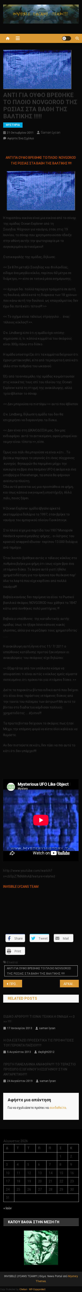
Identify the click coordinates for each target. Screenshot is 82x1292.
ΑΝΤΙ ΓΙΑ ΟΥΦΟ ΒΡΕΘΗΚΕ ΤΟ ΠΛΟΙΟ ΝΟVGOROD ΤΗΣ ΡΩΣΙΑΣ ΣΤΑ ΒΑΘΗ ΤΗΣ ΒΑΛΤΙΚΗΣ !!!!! (39, 971)
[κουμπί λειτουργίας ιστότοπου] (66, 38)
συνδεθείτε (57, 1108)
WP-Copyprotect (37, 1289)
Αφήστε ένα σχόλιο (20, 138)
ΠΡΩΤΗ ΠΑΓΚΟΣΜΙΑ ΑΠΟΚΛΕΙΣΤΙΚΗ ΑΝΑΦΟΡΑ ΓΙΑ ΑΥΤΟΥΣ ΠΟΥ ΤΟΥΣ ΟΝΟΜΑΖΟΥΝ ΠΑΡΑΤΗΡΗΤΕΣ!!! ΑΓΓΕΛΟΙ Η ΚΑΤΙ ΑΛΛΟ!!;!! (16, 984)
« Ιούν (7, 1208)
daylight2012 (46, 1052)
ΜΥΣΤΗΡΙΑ (13, 125)
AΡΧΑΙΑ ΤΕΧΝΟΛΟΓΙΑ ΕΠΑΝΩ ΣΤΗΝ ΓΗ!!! (71, 984)
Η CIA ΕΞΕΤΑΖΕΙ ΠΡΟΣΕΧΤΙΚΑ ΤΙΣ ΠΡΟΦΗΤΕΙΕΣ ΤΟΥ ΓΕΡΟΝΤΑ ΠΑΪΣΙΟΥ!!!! (38, 1042)
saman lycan (50, 132)
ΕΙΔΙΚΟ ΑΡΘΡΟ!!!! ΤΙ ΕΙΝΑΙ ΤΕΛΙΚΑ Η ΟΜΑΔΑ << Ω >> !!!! (39, 1019)
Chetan (23, 1289)
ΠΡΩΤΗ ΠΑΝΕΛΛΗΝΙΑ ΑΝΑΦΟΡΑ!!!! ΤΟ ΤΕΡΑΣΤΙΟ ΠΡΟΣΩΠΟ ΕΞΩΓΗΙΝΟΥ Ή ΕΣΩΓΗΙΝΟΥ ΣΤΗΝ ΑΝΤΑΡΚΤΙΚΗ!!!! (39, 1069)
